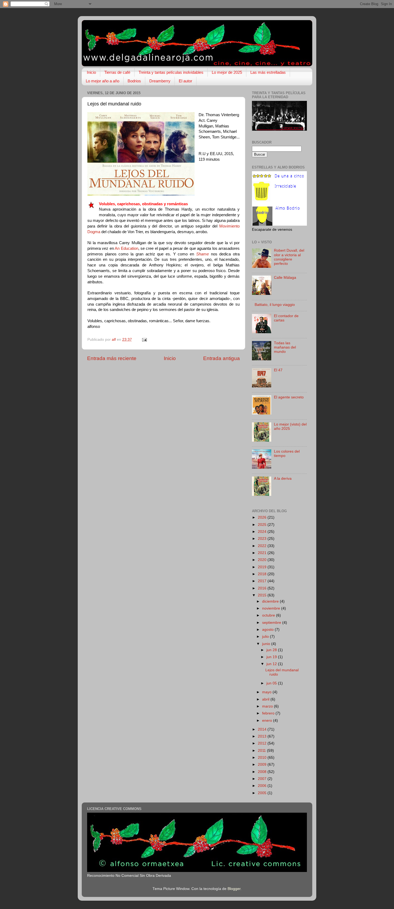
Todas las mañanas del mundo (285, 347)
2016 (262, 588)
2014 (262, 729)
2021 (262, 553)
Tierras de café (117, 72)
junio (266, 644)
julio (266, 637)
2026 (262, 517)
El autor (185, 81)
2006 (262, 786)
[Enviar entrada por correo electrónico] (144, 340)
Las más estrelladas (268, 72)
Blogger (234, 889)
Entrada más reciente (111, 358)
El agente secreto (289, 397)
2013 (262, 736)
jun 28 (272, 650)
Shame (202, 254)
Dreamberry (159, 81)
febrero (269, 713)
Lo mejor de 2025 (227, 72)
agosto (268, 630)
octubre (269, 615)
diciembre (271, 601)
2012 (262, 743)
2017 (262, 581)
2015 (262, 595)
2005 (262, 793)
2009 (262, 765)
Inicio (91, 72)
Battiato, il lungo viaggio (275, 305)
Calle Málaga (285, 278)
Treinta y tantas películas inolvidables (171, 72)
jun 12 (272, 664)
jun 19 (272, 657)
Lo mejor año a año (102, 81)
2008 (262, 772)
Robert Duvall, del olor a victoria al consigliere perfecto (289, 257)
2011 (262, 751)
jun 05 (272, 683)
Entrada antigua (221, 358)
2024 (262, 532)
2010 (262, 758)
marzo (268, 706)
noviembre (271, 608)
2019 (262, 567)
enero (267, 721)
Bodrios (134, 81)
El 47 (278, 370)
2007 (262, 779)
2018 (262, 574)
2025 (262, 525)
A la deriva (283, 479)
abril (266, 699)
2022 (262, 546)
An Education (126, 248)
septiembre (272, 623)
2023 (262, 539)
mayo (267, 692)
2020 (262, 560)
